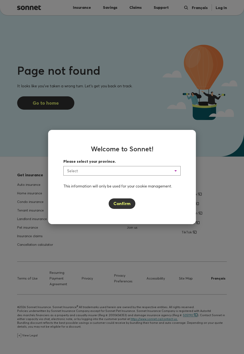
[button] (122, 171)
